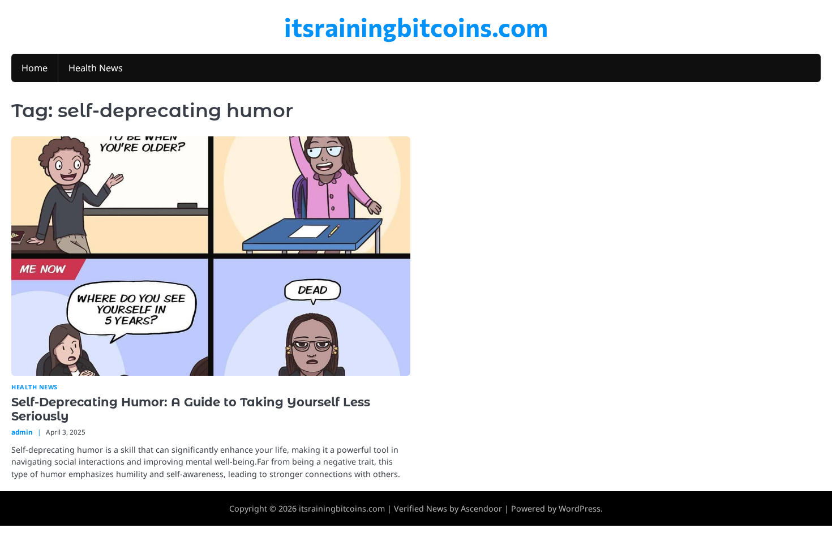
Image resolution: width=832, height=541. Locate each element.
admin (22, 431)
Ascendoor (481, 508)
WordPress (580, 508)
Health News (95, 68)
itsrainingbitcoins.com (416, 26)
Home (35, 68)
